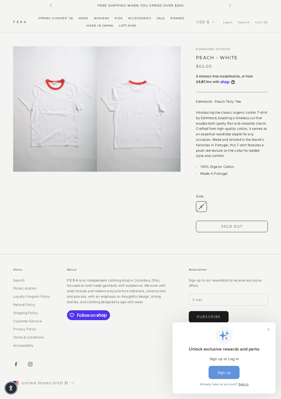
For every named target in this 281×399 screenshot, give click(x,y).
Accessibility (23, 345)
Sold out (232, 226)
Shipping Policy (25, 313)
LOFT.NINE (127, 25)
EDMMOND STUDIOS (213, 49)
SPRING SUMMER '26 (55, 18)
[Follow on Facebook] (16, 364)
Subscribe (209, 317)
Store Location (24, 288)
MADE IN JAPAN (99, 25)
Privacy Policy (24, 329)
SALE (161, 18)
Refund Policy (24, 305)
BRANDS (177, 18)
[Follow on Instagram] (30, 364)
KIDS (119, 18)
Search (18, 280)
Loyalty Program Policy (31, 296)
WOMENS (101, 18)
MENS (83, 18)
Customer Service (27, 321)
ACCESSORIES (139, 18)
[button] (11, 388)
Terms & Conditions (28, 337)
